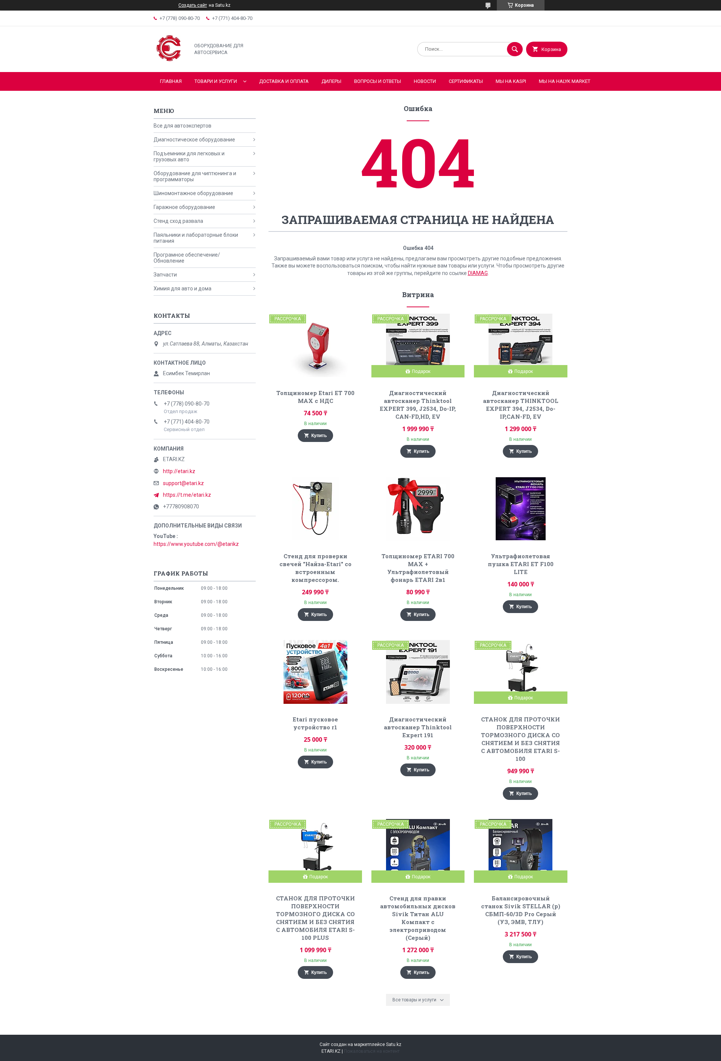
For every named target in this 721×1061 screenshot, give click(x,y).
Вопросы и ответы (377, 81)
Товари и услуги (216, 81)
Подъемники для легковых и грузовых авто (189, 156)
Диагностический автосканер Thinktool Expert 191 (418, 727)
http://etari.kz (179, 471)
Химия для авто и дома (182, 289)
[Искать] (515, 49)
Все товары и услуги (414, 999)
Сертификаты (466, 81)
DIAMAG (478, 273)
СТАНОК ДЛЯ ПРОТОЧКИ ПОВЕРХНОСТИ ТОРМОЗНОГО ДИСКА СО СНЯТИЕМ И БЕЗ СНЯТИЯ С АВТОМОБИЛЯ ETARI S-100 (520, 738)
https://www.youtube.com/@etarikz (196, 544)
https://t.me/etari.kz (187, 495)
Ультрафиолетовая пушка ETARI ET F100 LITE (521, 564)
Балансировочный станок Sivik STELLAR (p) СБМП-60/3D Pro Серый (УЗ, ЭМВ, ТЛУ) (520, 910)
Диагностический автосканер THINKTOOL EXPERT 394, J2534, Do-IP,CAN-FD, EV (520, 404)
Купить (319, 435)
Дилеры (331, 81)
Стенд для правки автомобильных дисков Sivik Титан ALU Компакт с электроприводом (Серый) (418, 917)
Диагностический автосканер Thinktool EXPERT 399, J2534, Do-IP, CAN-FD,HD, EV (418, 404)
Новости (425, 81)
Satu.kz (393, 1044)
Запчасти (165, 275)
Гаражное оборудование (184, 207)
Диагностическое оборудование (194, 140)
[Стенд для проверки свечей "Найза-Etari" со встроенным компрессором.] (315, 509)
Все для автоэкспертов (182, 126)
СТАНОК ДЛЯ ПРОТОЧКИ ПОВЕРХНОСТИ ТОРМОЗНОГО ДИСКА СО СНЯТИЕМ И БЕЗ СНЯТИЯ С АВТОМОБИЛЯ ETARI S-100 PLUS (315, 917)
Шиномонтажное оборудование (193, 193)
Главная (171, 81)
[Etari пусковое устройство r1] (315, 672)
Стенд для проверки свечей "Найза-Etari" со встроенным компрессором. (315, 567)
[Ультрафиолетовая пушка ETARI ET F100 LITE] (520, 509)
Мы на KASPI (511, 81)
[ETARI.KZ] (170, 63)
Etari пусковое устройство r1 (315, 723)
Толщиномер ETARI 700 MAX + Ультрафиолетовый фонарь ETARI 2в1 (418, 567)
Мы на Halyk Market (564, 81)
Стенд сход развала (178, 221)
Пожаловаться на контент (372, 1051)
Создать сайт (192, 5)
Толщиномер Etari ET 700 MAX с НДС (315, 396)
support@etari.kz (183, 483)
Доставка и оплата (284, 81)
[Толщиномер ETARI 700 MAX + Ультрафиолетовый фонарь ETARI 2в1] (418, 509)
